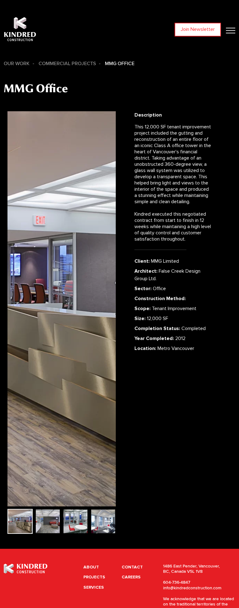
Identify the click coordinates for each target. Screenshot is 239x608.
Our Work (17, 63)
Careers (131, 577)
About (91, 567)
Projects (94, 577)
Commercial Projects (67, 63)
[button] (108, 521)
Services (93, 587)
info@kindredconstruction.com (192, 588)
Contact (132, 567)
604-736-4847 (176, 582)
